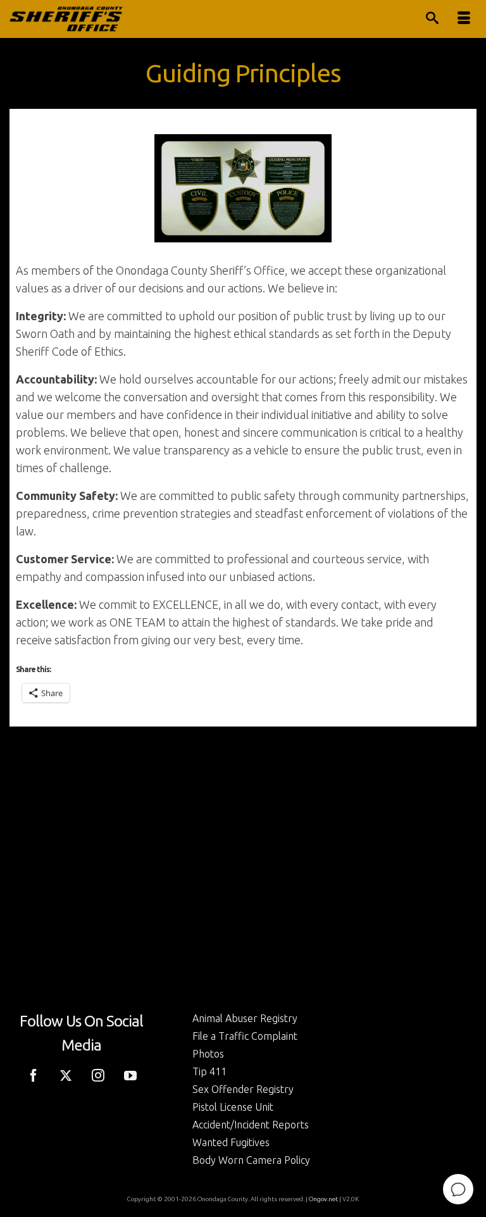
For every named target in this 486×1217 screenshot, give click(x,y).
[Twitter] (66, 1074)
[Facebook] (33, 1074)
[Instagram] (98, 1074)
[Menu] (464, 19)
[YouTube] (130, 1074)
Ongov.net (323, 1198)
